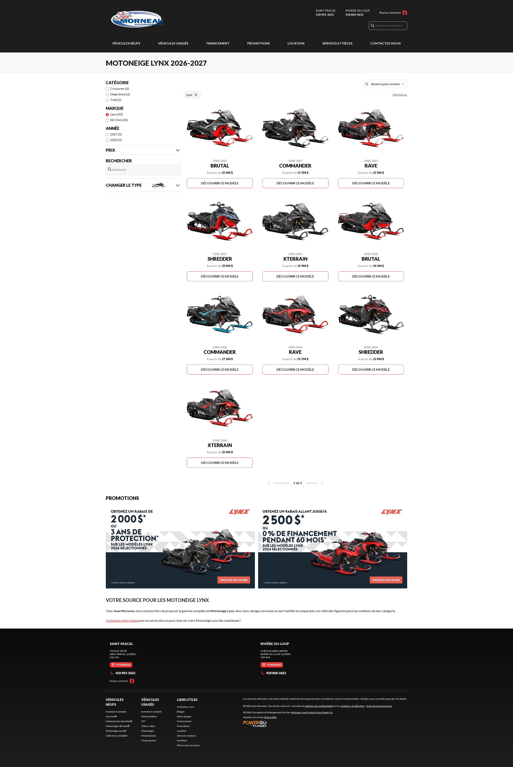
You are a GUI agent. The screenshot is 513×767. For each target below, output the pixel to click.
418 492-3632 (325, 14)
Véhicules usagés (173, 43)
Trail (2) (115, 100)
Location (296, 43)
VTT (143, 721)
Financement (217, 43)
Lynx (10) (116, 114)
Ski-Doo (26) (119, 120)
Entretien (182, 740)
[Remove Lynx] (196, 94)
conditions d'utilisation (352, 705)
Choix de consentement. (379, 705)
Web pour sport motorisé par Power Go (312, 712)
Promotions (258, 43)
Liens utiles (187, 699)
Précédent (281, 483)
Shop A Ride (270, 717)
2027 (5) (116, 134)
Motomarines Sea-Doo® (119, 721)
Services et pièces (337, 43)
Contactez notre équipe (122, 620)
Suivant (311, 483)
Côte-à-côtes (148, 726)
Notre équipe (184, 716)
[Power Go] (288, 724)
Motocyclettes (149, 716)
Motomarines (148, 735)
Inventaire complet (116, 711)
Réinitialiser (400, 94)
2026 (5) (116, 140)
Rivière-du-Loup (357, 10)
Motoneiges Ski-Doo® (117, 726)
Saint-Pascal (326, 10)
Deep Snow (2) (120, 94)
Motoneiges (147, 730)
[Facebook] (404, 12)
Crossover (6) (119, 88)
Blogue (181, 711)
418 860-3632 (354, 14)
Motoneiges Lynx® (116, 730)
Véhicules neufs (126, 43)
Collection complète (116, 735)
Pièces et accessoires (188, 745)
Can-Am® (111, 716)
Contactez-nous (385, 43)
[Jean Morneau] (156, 19)
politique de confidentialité (319, 705)
